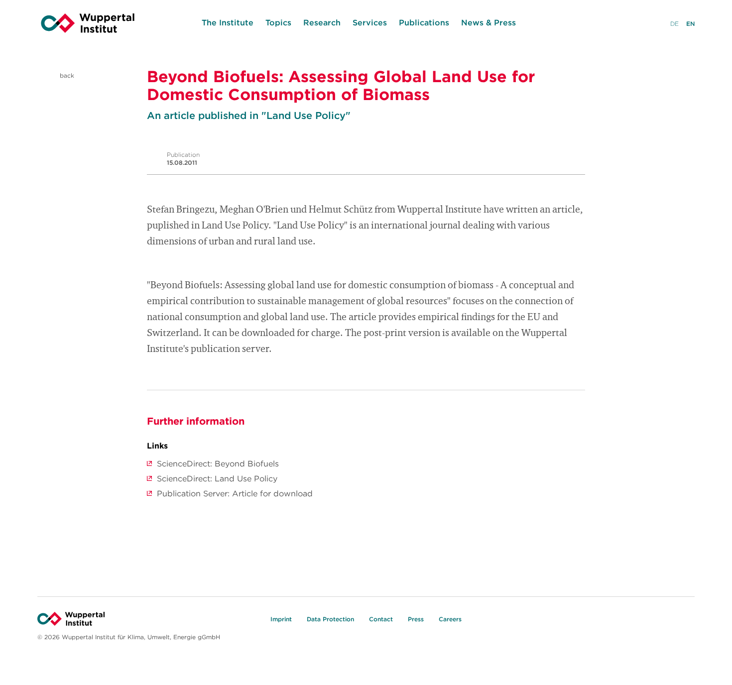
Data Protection (330, 619)
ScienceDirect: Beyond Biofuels (218, 463)
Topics (278, 22)
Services (370, 22)
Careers (450, 619)
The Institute (227, 22)
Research (322, 22)
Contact (381, 619)
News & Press (488, 22)
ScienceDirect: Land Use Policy (217, 478)
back (66, 75)
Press (416, 619)
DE (674, 23)
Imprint (281, 619)
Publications (424, 22)
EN (690, 23)
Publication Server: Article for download (235, 493)
